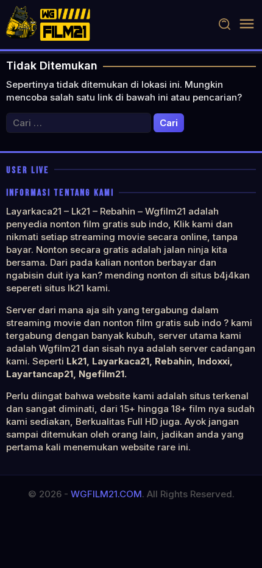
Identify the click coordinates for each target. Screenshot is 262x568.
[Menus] (247, 24)
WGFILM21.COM (106, 494)
